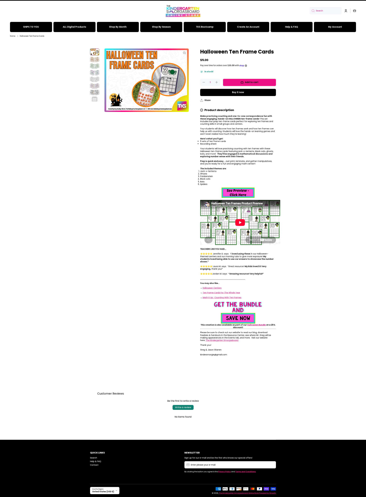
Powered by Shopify (267, 493)
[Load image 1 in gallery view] (94, 52)
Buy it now (238, 92)
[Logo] (183, 11)
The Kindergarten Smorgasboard (222, 340)
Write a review (183, 407)
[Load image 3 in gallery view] (94, 66)
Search (93, 457)
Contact (94, 465)
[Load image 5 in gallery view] (94, 79)
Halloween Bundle (256, 324)
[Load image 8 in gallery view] (94, 99)
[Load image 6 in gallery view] (94, 85)
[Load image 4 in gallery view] (94, 72)
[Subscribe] (272, 464)
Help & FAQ (95, 461)
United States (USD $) (103, 491)
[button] (354, 10)
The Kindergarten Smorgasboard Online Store (239, 493)
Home (12, 36)
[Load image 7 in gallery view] (94, 92)
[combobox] (326, 10)
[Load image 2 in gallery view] (94, 59)
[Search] (312, 10)
